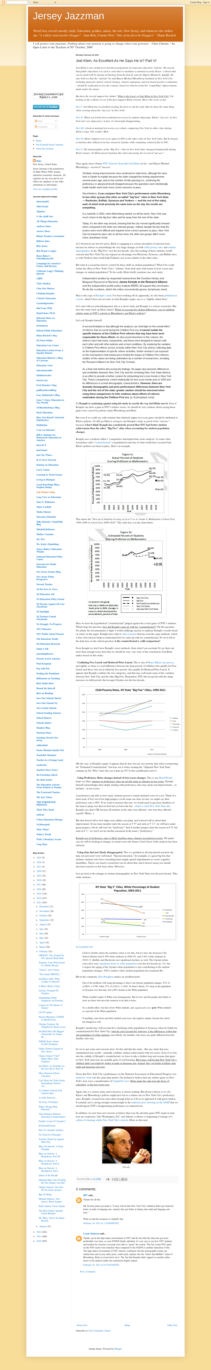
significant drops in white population (118, 963)
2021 (39, 866)
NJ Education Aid (45, 594)
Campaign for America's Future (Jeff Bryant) (48, 265)
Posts (39, 121)
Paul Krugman (43, 663)
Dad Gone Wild (44, 308)
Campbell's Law (121, 1081)
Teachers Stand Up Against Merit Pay (51, 1140)
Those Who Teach (45, 809)
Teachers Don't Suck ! (47, 770)
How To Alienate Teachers (51, 1130)
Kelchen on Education (47, 464)
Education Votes (44, 365)
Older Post (172, 1325)
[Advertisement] (127, 1298)
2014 (39, 898)
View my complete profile (45, 189)
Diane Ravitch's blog (46, 335)
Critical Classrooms (46, 298)
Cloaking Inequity (45, 293)
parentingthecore (44, 653)
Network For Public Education (46, 565)
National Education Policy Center (49, 558)
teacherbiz (41, 765)
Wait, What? (42, 829)
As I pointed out (84, 946)
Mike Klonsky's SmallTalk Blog (49, 523)
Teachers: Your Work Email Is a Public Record (52, 964)
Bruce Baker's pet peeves (161, 662)
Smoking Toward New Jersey (47, 739)
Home (127, 1325)
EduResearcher (43, 375)
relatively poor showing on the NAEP (150, 1102)
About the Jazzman (45, 148)
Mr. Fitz (40, 539)
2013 (39, 902)
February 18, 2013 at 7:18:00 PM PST (101, 1223)
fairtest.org (41, 380)
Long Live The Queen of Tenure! (50, 1006)
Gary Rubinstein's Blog (48, 395)
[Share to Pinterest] (126, 1179)
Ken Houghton (106, 976)
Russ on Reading (44, 693)
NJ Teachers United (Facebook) (46, 618)
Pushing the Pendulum (47, 673)
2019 (39, 875)
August (43, 924)
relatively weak (83, 1077)
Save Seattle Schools (46, 708)
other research (129, 633)
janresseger (41, 450)
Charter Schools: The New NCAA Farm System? (51, 1188)
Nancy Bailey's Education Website (49, 550)
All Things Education (47, 221)
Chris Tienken (43, 283)
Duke (39, 161)
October (43, 915)
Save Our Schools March (48, 698)
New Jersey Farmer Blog (48, 571)
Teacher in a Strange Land (49, 760)
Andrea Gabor (43, 226)
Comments (42, 126)
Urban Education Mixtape (49, 819)
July (41, 929)
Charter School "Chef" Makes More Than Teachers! (49, 1058)
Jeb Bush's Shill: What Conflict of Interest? (49, 980)
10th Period (42, 206)
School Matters (43, 718)
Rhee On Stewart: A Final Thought (51, 1148)
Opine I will (42, 648)
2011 (39, 1236)
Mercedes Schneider (46, 516)
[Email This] (113, 1179)
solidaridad (42, 745)
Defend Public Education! (49, 330)
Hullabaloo (41, 425)
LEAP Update (45, 1012)
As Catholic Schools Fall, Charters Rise (50, 1092)
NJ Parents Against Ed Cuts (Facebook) (50, 605)
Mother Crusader (45, 534)
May (41, 937)
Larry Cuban (43, 469)
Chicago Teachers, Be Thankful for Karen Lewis (52, 1025)
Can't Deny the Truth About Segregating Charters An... (52, 1083)
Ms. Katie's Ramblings (47, 544)
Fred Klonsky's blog (46, 385)
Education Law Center (47, 345)
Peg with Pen (43, 668)
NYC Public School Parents (50, 634)
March (42, 946)
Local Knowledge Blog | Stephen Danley (48, 486)
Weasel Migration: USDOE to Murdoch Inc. (51, 1018)
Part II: (79, 117)
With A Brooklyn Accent (48, 839)
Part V (79, 149)
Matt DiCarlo (165, 777)
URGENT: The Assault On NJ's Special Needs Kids (51, 957)
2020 (39, 871)
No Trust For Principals (50, 1134)
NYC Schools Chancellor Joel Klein (121, 163)
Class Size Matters (45, 288)
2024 (39, 862)
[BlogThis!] (116, 1179)
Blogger (118, 1348)
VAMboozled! (43, 824)
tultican (40, 814)
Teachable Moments (46, 755)
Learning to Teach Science (49, 474)
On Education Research (48, 644)
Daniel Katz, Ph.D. (45, 313)
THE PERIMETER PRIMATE (46, 803)
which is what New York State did (152, 806)
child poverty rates (153, 247)
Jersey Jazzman (68, 15)
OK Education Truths (47, 639)
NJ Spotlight (42, 611)
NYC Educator (43, 629)
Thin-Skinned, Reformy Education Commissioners (52, 1115)
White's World (43, 834)
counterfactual (102, 442)
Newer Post (82, 1325)
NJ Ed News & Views (47, 589)
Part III (79, 128)
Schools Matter (43, 722)
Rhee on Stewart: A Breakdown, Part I (48, 1169)
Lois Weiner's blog (45, 492)
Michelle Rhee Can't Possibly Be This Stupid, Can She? (52, 1181)
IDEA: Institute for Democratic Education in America (48, 437)
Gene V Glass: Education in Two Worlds (50, 401)
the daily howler (44, 779)
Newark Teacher (44, 584)
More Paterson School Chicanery (49, 1074)
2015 (39, 893)
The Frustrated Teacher (48, 792)
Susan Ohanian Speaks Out (50, 750)
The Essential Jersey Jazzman (49, 144)
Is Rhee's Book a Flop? (49, 986)
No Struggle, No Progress (48, 624)
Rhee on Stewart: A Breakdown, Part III (49, 1155)
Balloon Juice (43, 241)
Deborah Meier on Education (45, 319)
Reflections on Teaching (48, 678)
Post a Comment (87, 1271)
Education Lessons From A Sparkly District (49, 352)
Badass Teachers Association (50, 236)
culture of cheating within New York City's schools (102, 1120)
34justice (40, 211)
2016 (39, 889)
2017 (39, 884)
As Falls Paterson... (48, 1097)
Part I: (79, 106)
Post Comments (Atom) (100, 1330)
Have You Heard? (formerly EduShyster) (50, 419)
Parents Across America (48, 658)
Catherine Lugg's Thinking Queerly (49, 272)
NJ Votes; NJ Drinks (48, 1102)
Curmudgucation (45, 303)
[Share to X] (119, 1179)
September (44, 919)
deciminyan (42, 325)
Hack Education (44, 412)
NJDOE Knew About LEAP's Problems (49, 1043)
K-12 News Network (46, 460)
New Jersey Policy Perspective (45, 578)
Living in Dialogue (45, 479)
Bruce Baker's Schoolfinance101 (45, 257)
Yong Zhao (41, 844)
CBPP (39, 278)
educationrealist (44, 370)
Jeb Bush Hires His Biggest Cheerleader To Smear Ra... (51, 1034)
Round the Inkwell (45, 688)
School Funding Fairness (48, 713)
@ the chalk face (44, 216)
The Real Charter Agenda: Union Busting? (51, 1212)
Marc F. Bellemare (45, 502)
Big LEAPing (45, 1194)
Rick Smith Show (45, 683)
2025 (39, 857)
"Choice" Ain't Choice (49, 969)
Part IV (79, 138)
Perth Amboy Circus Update (52, 1206)
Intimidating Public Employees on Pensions (51, 999)
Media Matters (43, 512)
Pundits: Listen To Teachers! (52, 1121)
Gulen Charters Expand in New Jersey (51, 1050)
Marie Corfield (43, 507)
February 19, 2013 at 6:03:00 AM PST (101, 1264)
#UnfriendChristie (47, 1125)
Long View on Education (48, 497)
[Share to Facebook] (122, 1179)
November (44, 911)
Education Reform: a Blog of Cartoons (49, 359)
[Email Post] (107, 1178)
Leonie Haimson (91, 1233)
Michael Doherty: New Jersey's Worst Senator (50, 1200)
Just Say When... (44, 455)
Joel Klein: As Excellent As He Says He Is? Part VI (51, 1067)
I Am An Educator (45, 430)
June (41, 933)
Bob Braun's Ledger (46, 251)
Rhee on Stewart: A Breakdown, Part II (49, 1162)
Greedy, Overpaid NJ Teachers (48, 992)
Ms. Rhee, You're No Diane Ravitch (51, 1219)
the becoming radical (46, 774)
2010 (39, 1240)
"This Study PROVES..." (50, 974)
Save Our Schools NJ (46, 703)
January (43, 1226)
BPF (85, 1195)
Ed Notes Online (44, 340)
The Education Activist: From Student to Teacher (49, 786)
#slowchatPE (42, 201)
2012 (39, 1231)
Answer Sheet (43, 231)
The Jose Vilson (44, 797)
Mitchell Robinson (45, 529)
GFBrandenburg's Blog (48, 407)
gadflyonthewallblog (46, 390)
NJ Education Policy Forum (50, 599)
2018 (39, 880)
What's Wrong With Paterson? (48, 1108)
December (44, 906)
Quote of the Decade (48, 1175)
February (43, 951)
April (42, 942)
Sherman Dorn (43, 732)
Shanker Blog (43, 727)
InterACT (41, 445)
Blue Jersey (42, 246)
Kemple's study (104, 295)
